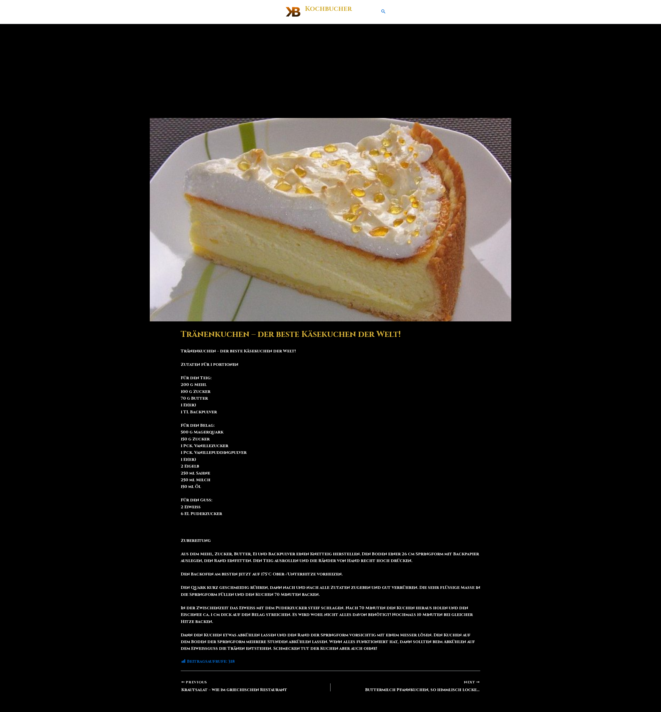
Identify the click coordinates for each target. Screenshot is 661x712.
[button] (383, 11)
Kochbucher (328, 8)
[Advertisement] (330, 63)
